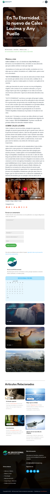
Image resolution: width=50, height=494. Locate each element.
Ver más (9, 321)
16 (22, 289)
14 (17, 289)
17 (7, 291)
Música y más (8, 473)
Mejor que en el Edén (32, 402)
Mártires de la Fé (8, 478)
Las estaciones (10, 428)
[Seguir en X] (34, 471)
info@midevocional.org (34, 463)
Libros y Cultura (8, 471)
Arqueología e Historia (32, 427)
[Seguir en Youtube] (37, 471)
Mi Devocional (12, 38)
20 (14, 291)
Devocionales (9, 397)
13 (14, 289)
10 (7, 289)
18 (9, 291)
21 (17, 291)
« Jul (7, 297)
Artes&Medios (44, 491)
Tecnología (7, 476)
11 (9, 289)
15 (20, 289)
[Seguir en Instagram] (31, 471)
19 (12, 291)
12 (12, 289)
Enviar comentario (11, 245)
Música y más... (27, 38)
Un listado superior (11, 401)
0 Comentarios (36, 38)
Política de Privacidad (10, 483)
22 (20, 291)
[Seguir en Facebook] (27, 471)
